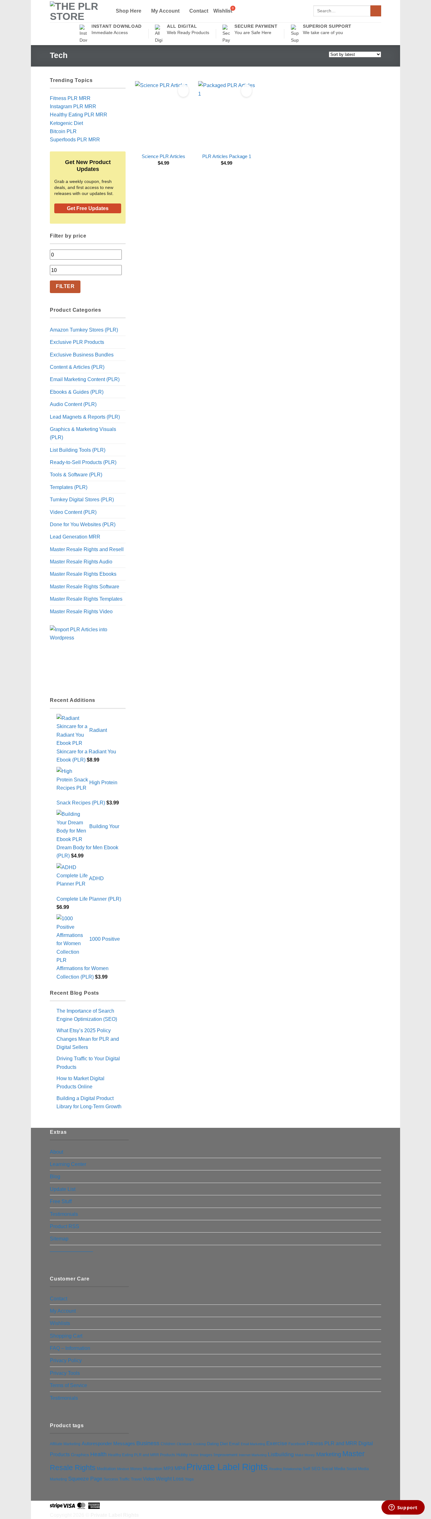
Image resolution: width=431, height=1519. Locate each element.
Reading (275, 1469)
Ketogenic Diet (66, 123)
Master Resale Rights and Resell (87, 549)
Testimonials (64, 1214)
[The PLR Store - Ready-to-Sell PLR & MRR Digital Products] (77, 11)
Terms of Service (68, 1385)
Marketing (328, 1454)
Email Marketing (253, 1444)
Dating (213, 1443)
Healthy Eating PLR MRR (78, 114)
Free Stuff (61, 1201)
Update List (62, 1189)
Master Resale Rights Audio (81, 561)
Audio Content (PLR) (73, 404)
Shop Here (128, 11)
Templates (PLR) (68, 487)
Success (110, 1479)
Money (136, 1469)
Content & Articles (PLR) (77, 367)
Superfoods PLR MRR (75, 139)
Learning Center (68, 1164)
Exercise (276, 1443)
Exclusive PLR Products (77, 342)
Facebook (296, 1444)
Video (149, 1478)
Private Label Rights (227, 1467)
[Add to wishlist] (183, 90)
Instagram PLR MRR (73, 106)
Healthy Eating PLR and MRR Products (141, 1455)
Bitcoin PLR (63, 131)
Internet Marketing (253, 1455)
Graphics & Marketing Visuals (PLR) (83, 433)
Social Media (333, 1469)
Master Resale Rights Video (81, 611)
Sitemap (59, 1238)
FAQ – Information (70, 1348)
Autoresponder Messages (108, 1443)
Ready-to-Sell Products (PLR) (83, 462)
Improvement (226, 1454)
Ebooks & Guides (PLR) (76, 392)
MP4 (179, 1468)
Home (193, 1455)
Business (147, 1443)
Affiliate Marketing (65, 1444)
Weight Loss (170, 1478)
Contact (198, 11)
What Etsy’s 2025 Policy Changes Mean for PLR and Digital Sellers (87, 1038)
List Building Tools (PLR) (77, 450)
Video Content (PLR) (73, 512)
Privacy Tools (65, 1373)
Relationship (292, 1469)
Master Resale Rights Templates (86, 599)
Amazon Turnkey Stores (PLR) (84, 330)
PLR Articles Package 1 (226, 156)
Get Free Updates (88, 208)
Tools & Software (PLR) (76, 474)
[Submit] (375, 10)
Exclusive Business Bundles (82, 354)
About (56, 1152)
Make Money (305, 1455)
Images (206, 1455)
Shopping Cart (66, 1336)
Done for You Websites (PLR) (82, 524)
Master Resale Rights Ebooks (83, 574)
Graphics (80, 1454)
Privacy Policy (66, 1360)
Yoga (189, 1479)
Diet (224, 1443)
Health (98, 1454)
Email (234, 1443)
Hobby (182, 1454)
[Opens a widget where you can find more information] (403, 1508)
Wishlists (60, 1323)
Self (306, 1468)
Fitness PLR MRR (70, 98)
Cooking (199, 1444)
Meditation (106, 1469)
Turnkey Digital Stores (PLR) (82, 499)
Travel (136, 1479)
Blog (55, 1176)
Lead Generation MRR (75, 536)
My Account (165, 11)
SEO (315, 1469)
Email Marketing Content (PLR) (85, 379)
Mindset (123, 1469)
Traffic (124, 1479)
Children (168, 1444)
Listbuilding (281, 1454)
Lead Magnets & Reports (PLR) (85, 417)
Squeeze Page (85, 1479)
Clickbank (184, 1444)
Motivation (152, 1468)
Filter (65, 286)
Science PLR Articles (163, 156)
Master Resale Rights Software (84, 586)
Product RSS (64, 1226)
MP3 (168, 1468)
